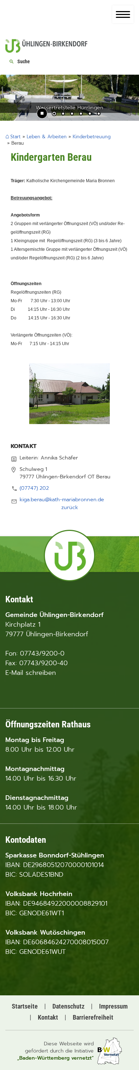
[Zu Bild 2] (63, 114)
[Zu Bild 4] (81, 114)
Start (15, 137)
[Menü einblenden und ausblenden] (123, 14)
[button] (10, 100)
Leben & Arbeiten (47, 136)
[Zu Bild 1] (54, 114)
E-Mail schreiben (30, 673)
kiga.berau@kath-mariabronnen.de (62, 499)
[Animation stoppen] (42, 113)
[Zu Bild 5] (90, 114)
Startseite (25, 1006)
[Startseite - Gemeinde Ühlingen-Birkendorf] (46, 51)
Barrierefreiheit (93, 1017)
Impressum (113, 1006)
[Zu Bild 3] (72, 114)
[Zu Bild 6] (99, 114)
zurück (69, 507)
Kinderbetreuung (91, 136)
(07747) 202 (34, 488)
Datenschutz (68, 1006)
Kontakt (48, 1017)
